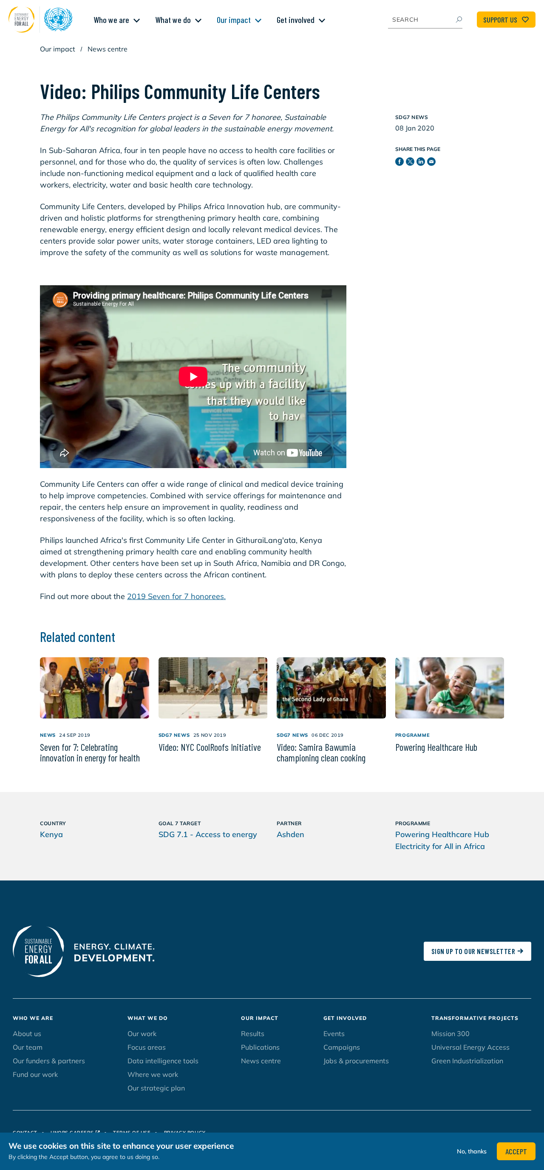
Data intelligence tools (163, 1060)
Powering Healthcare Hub (442, 834)
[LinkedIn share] (421, 163)
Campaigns (341, 1047)
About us (27, 1033)
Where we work (153, 1074)
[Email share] (432, 163)
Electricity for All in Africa (440, 846)
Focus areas (147, 1047)
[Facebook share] (400, 163)
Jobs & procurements (356, 1060)
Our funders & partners (49, 1060)
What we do (173, 19)
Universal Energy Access (470, 1047)
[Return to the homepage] (42, 19)
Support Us (500, 19)
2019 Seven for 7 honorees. (176, 596)
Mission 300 (450, 1033)
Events (334, 1033)
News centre (108, 49)
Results (252, 1033)
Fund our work (35, 1074)
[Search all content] (458, 19)
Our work (142, 1033)
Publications (260, 1047)
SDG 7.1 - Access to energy (208, 834)
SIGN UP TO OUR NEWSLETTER (473, 951)
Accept (516, 1151)
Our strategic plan (156, 1088)
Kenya (51, 834)
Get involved (295, 19)
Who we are (111, 19)
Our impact (234, 19)
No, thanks (472, 1151)
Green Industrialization (467, 1060)
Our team (27, 1047)
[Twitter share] (411, 163)
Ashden (290, 834)
